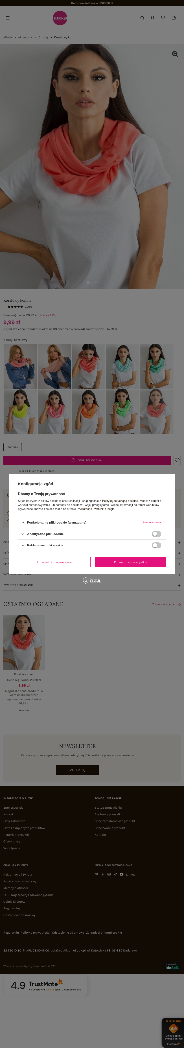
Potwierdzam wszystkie (130, 562)
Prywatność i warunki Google (95, 509)
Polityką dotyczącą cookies (120, 501)
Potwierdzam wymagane (54, 562)
